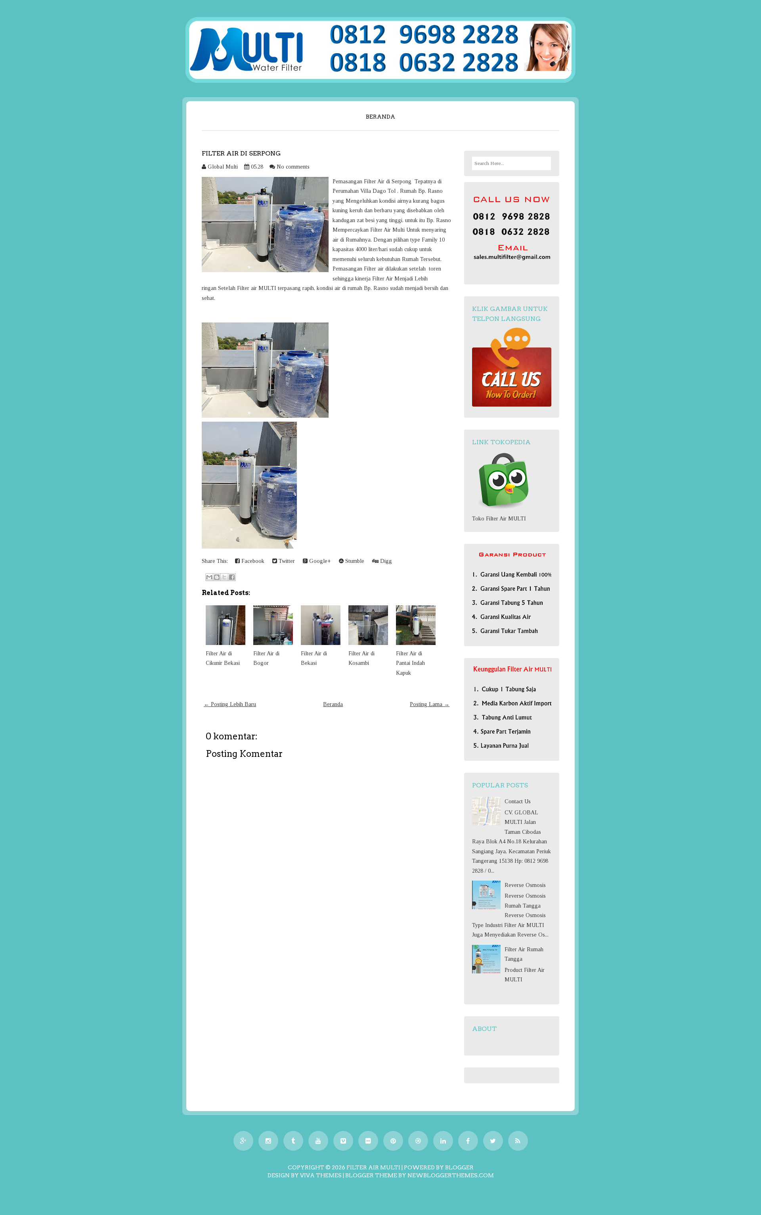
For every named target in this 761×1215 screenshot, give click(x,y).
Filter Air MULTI (373, 1167)
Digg (385, 561)
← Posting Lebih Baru (230, 704)
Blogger (459, 1167)
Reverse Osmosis (525, 885)
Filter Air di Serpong (241, 153)
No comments (293, 167)
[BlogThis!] (217, 577)
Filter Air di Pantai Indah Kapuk (410, 663)
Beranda (380, 116)
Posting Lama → (429, 704)
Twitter (286, 561)
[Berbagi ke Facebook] (232, 577)
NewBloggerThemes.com (450, 1175)
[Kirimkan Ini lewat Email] (209, 577)
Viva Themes (321, 1175)
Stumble (354, 561)
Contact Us (518, 801)
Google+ (319, 561)
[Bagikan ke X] (224, 577)
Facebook (252, 561)
